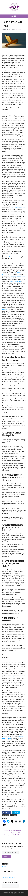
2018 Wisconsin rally (15, 281)
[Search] (21, 886)
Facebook (5, 866)
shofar (13, 676)
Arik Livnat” (11, 257)
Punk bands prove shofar (17, 207)
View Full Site (6, 874)
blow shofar (5, 309)
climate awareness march (18, 276)
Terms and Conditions (8, 877)
